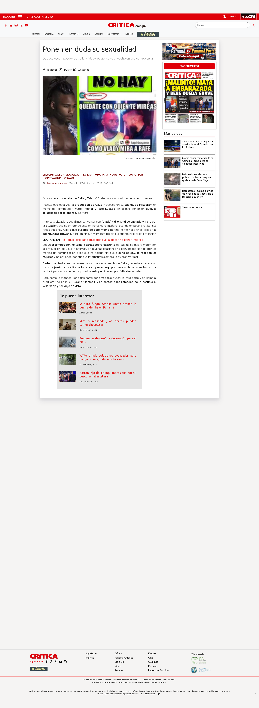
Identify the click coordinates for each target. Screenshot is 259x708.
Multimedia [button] (113, 34)
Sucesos (36, 34)
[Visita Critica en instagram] (65, 661)
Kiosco (152, 653)
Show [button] (61, 34)
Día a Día (119, 661)
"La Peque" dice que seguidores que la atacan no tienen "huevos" (102, 239)
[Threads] (11, 25)
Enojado (69, 178)
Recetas (119, 670)
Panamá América (124, 657)
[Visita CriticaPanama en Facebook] (46, 661)
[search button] (253, 25)
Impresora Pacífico (158, 670)
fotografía (101, 175)
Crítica (118, 653)
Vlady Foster (118, 175)
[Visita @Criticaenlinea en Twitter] (51, 661)
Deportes (74, 34)
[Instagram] (16, 25)
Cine (150, 657)
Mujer (118, 666)
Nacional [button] (49, 34)
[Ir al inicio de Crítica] (128, 24)
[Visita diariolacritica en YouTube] (60, 661)
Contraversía (53, 178)
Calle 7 (59, 175)
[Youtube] (26, 25)
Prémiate (153, 666)
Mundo (86, 34)
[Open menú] (20, 16)
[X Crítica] (21, 25)
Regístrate (91, 653)
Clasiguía (153, 661)
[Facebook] (6, 25)
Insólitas (98, 34)
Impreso (129, 34)
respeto (87, 175)
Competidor (136, 175)
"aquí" (158, 694)
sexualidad (72, 175)
